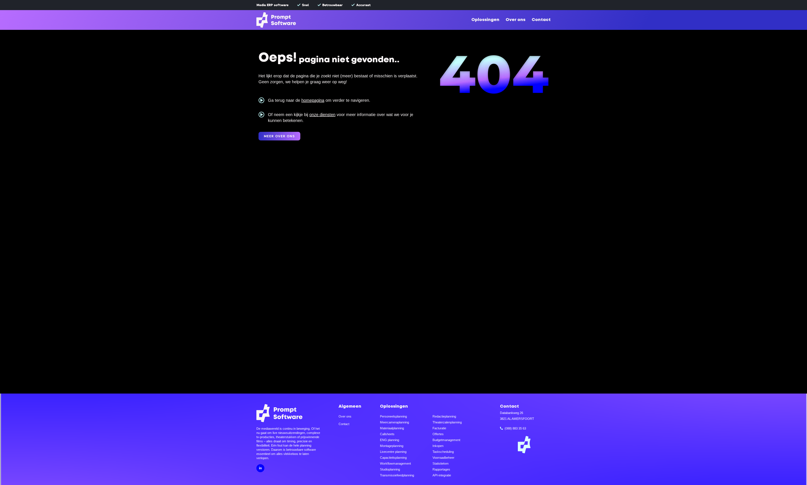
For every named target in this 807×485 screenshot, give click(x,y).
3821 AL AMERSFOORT (517, 418)
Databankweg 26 (511, 412)
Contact (541, 20)
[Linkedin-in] (260, 468)
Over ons (515, 20)
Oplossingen (485, 20)
